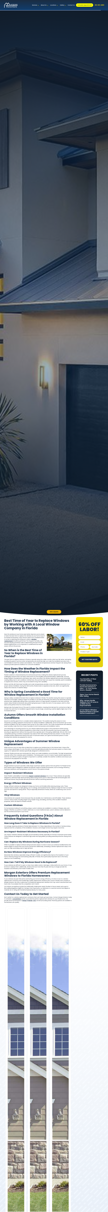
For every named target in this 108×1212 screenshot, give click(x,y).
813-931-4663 (99, 5)
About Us (43, 5)
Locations (53, 5)
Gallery (62, 5)
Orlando (29, 900)
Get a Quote (54, 612)
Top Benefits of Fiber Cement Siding (88, 680)
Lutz (34, 900)
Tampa (24, 900)
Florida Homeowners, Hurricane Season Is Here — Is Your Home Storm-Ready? (88, 687)
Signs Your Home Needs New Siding (89, 695)
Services (34, 5)
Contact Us (71, 5)
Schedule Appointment (85, 5)
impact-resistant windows (37, 776)
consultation (17, 899)
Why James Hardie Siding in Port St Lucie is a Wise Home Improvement (89, 703)
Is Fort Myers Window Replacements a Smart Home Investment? (89, 711)
